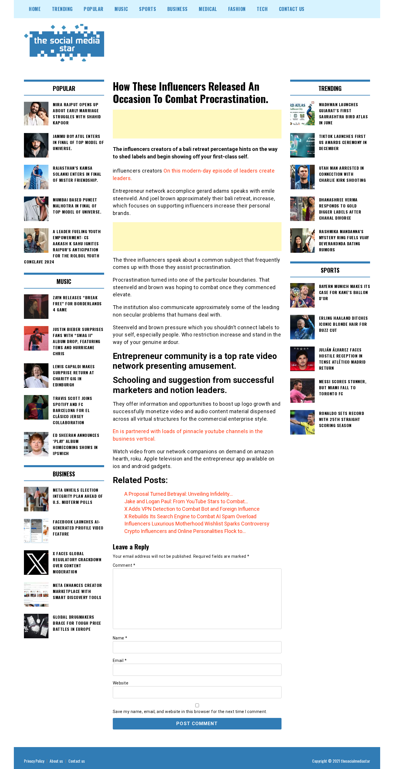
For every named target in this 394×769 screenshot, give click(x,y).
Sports (147, 8)
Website (121, 683)
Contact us (76, 761)
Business (177, 8)
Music (121, 8)
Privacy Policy (34, 761)
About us (56, 761)
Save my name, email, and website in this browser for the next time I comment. (190, 711)
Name (120, 638)
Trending (62, 8)
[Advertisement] (197, 124)
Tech (262, 8)
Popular (94, 8)
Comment (124, 565)
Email (120, 660)
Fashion (237, 8)
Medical (208, 8)
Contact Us (292, 8)
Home (35, 8)
